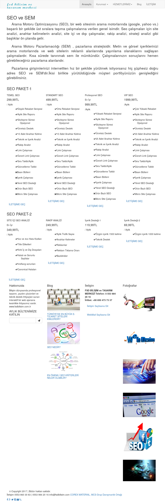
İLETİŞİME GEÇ (17, 204)
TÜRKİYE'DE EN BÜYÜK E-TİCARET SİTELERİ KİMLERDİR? (61, 316)
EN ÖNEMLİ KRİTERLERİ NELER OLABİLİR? (63, 376)
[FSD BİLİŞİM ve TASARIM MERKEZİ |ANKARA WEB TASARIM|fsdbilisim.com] (21, 4)
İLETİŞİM (151, 4)
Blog (139, 4)
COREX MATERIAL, (80, 494)
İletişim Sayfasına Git (97, 306)
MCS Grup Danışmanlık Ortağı (106, 494)
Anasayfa (86, 4)
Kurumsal (101, 4)
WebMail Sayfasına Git (98, 314)
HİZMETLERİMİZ (122, 4)
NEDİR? (54, 347)
